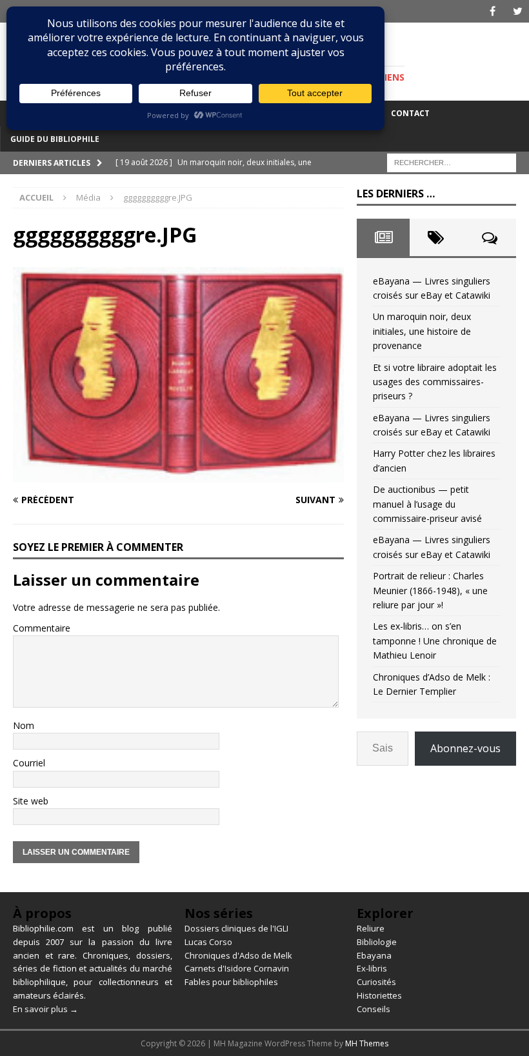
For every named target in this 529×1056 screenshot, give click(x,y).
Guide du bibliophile (54, 139)
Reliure (370, 928)
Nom (23, 725)
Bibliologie (377, 942)
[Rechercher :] (451, 161)
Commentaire (41, 628)
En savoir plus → (45, 1009)
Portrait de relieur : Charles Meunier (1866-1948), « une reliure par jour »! (430, 590)
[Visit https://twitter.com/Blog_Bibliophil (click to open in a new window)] (517, 11)
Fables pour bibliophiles (231, 982)
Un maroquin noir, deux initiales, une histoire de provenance (422, 331)
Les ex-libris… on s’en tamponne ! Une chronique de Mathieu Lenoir (435, 640)
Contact (410, 113)
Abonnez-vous (465, 748)
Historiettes (379, 995)
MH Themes (366, 1043)
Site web (30, 801)
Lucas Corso (208, 942)
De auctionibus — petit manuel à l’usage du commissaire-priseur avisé (427, 503)
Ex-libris (372, 968)
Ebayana (374, 955)
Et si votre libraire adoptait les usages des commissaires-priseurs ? (435, 382)
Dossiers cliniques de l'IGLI (236, 928)
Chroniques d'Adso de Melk (238, 955)
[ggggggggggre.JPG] (178, 475)
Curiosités (376, 982)
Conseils (373, 1009)
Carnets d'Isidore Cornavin (237, 968)
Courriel (29, 763)
